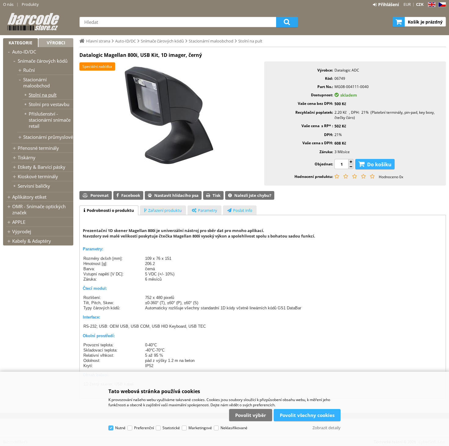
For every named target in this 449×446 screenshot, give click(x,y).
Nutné (120, 427)
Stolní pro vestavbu (49, 104)
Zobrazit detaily (326, 427)
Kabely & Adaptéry (31, 241)
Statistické (171, 427)
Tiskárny (26, 157)
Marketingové (200, 427)
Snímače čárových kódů (43, 61)
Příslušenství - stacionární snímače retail (50, 120)
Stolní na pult (43, 95)
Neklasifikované (234, 427)
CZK (420, 4)
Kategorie (20, 43)
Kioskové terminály (38, 176)
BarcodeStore (38, 21)
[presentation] (109, 210)
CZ (441, 4)
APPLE (18, 222)
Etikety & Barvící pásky (41, 167)
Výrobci (56, 43)
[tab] (108, 210)
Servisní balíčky (34, 186)
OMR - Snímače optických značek (39, 209)
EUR (407, 4)
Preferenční (144, 427)
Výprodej (21, 231)
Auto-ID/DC (24, 52)
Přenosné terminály (38, 148)
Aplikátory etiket (29, 197)
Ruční (29, 70)
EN (430, 4)
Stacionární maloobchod (36, 82)
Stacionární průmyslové (48, 137)
